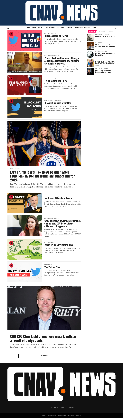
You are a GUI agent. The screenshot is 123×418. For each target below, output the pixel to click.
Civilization (60, 28)
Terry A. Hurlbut (54, 407)
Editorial (69, 28)
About (34, 28)
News (94, 28)
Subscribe (64, 407)
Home (28, 28)
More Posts (44, 356)
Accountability (50, 28)
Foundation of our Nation (82, 28)
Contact (40, 28)
